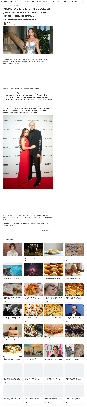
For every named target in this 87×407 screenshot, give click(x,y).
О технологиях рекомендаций (44, 406)
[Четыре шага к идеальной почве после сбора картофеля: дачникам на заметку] (74, 333)
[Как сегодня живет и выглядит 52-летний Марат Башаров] (74, 313)
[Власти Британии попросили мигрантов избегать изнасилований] (33, 353)
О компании (7, 406)
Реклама (12, 406)
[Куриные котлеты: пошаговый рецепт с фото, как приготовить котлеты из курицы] (12, 373)
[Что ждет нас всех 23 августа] (33, 272)
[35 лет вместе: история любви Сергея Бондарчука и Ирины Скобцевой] (12, 313)
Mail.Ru (2, 406)
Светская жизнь (15, 5)
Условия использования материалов (71, 406)
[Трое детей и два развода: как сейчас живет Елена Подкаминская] (12, 252)
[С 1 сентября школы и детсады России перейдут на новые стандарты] (74, 272)
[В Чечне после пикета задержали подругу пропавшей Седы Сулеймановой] (53, 292)
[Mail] (2, 1)
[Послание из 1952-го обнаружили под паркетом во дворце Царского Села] (74, 252)
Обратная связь (82, 406)
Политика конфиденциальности (57, 406)
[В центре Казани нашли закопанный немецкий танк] (74, 353)
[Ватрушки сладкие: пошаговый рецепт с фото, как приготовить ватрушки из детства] (12, 394)
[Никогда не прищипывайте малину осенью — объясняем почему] (53, 373)
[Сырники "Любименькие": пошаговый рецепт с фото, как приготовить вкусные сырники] (33, 292)
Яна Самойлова (10, 22)
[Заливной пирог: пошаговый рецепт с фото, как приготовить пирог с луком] (53, 333)
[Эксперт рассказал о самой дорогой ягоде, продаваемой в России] (33, 394)
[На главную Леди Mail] (5, 1)
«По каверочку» (36, 59)
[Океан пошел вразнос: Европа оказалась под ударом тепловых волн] (12, 272)
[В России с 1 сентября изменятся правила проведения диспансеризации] (53, 394)
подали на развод (31, 223)
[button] (28, 40)
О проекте (36, 406)
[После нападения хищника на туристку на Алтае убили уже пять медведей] (33, 252)
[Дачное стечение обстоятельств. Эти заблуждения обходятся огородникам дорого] (74, 394)
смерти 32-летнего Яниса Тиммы (20, 215)
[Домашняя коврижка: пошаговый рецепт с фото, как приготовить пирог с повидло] (12, 353)
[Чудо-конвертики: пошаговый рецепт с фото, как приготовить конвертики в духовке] (53, 272)
